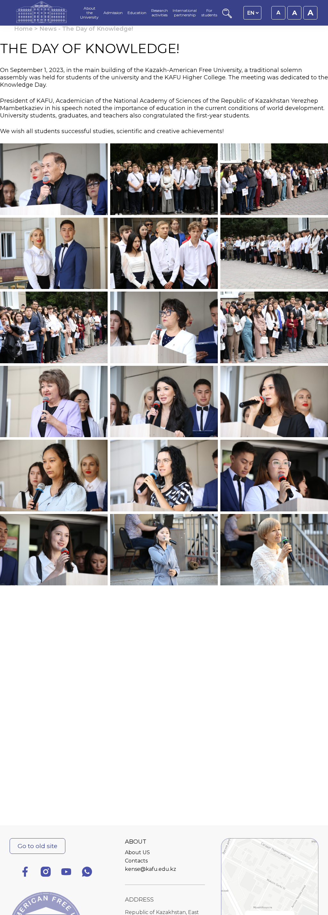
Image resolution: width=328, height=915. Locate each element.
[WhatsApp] (87, 873)
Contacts (136, 861)
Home (23, 28)
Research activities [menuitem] (159, 12)
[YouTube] (66, 873)
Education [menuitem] (136, 13)
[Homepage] (41, 13)
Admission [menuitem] (113, 13)
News (48, 28)
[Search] (227, 16)
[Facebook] (25, 873)
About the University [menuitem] (89, 12)
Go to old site (37, 846)
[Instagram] (46, 873)
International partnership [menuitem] (185, 12)
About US (137, 852)
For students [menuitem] (209, 12)
